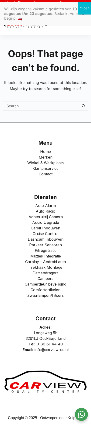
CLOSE (84, 8)
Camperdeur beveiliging (45, 284)
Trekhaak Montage (45, 267)
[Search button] (83, 106)
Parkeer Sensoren (45, 245)
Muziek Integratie (45, 256)
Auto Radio (45, 211)
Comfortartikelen (45, 289)
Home (45, 151)
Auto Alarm (45, 205)
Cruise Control (45, 233)
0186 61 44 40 (50, 344)
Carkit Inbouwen (45, 228)
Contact (45, 174)
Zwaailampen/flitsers (45, 295)
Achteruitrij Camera (45, 216)
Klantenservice (45, 168)
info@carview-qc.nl (52, 349)
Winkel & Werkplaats (45, 162)
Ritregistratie (45, 250)
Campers (45, 278)
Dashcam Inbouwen (45, 239)
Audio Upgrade (45, 222)
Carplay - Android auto (45, 261)
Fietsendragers (45, 273)
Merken (45, 157)
